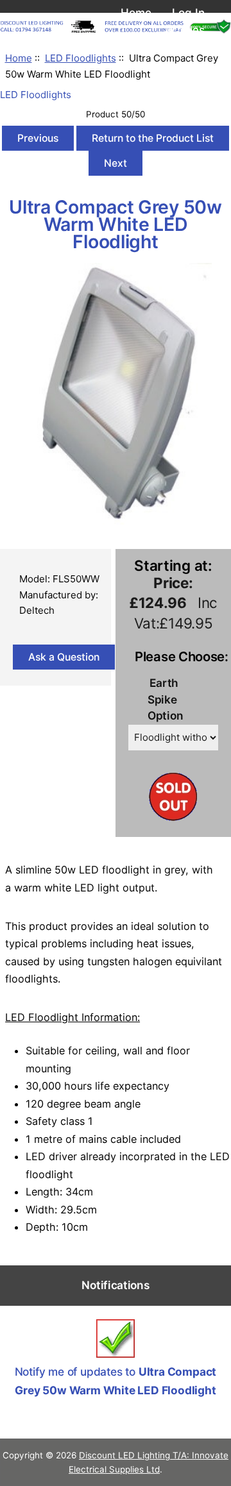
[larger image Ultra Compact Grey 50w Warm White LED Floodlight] (115, 521)
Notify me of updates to (116, 1381)
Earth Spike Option (165, 699)
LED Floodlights (80, 58)
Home (136, 12)
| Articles (181, 30)
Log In (188, 12)
